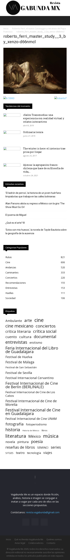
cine (39, 320)
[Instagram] (35, 522)
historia (12, 429)
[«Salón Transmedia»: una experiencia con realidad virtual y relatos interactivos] (11, 119)
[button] (5, 20)
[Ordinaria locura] (11, 136)
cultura (25, 337)
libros (44, 430)
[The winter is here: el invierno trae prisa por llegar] (11, 153)
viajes (47, 453)
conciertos (46, 326)
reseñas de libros (20, 447)
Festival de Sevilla (18, 372)
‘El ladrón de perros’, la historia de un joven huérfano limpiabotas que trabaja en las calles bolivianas (33, 195)
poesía (37, 441)
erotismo (36, 342)
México (34, 436)
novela (10, 442)
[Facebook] (25, 522)
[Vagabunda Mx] (35, 8)
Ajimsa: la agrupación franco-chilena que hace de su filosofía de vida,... (43, 168)
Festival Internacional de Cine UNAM (31, 418)
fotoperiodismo (36, 424)
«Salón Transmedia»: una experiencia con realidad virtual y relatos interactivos (43, 118)
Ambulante (13, 320)
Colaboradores (35, 543)
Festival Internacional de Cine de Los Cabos (30, 393)
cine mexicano (19, 326)
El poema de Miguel (15, 215)
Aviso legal (20, 543)
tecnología (34, 453)
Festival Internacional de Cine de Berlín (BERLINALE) (31, 385)
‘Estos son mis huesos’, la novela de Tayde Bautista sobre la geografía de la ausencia (36, 231)
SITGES (9, 453)
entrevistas (16, 342)
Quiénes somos (54, 539)
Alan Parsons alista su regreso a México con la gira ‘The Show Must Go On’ (35, 205)
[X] (44, 522)
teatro (20, 453)
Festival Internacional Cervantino (29, 378)
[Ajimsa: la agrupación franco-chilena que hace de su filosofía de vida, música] (11, 169)
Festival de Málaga (19, 362)
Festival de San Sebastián (21, 367)
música (50, 436)
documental (45, 336)
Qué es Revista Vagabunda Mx (28, 539)
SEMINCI (42, 447)
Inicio (5, 28)
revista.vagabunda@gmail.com (42, 512)
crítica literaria (18, 331)
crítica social (44, 331)
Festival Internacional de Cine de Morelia (31, 402)
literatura (15, 436)
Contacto (51, 543)
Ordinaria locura (33, 132)
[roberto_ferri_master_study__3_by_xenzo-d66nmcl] (35, 92)
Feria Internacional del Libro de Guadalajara (31, 349)
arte (28, 320)
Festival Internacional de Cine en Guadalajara (32, 411)
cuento (11, 337)
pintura (23, 442)
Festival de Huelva (18, 357)
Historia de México (30, 430)
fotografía (14, 424)
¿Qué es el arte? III (15, 222)
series (56, 447)
